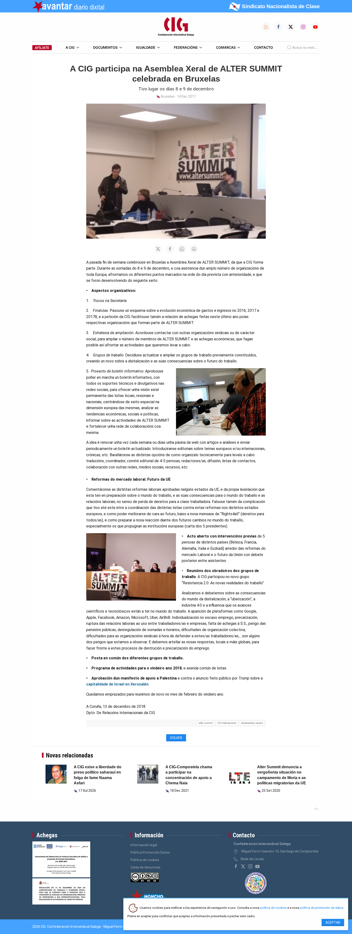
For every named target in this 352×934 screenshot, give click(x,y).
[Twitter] (243, 866)
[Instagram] (250, 866)
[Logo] (176, 26)
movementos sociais (252, 723)
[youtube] (257, 866)
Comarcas (226, 47)
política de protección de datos (321, 908)
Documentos (105, 47)
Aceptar (332, 922)
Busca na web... (304, 47)
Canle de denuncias (145, 867)
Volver (176, 738)
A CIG (70, 47)
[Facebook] (235, 866)
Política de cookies (145, 860)
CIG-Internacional (226, 723)
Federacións (186, 47)
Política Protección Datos (150, 852)
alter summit (206, 723)
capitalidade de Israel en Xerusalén (117, 684)
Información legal (144, 845)
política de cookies (273, 908)
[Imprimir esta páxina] (194, 249)
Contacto (263, 47)
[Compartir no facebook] (170, 249)
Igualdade (145, 47)
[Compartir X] (158, 249)
